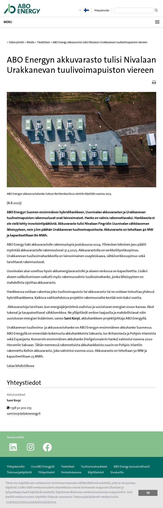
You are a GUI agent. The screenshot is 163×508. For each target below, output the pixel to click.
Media (30, 42)
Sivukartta (117, 472)
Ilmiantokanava (71, 472)
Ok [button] (148, 493)
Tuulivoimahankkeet (94, 466)
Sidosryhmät (16, 42)
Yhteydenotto (101, 10)
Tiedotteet (43, 42)
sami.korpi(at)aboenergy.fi (24, 413)
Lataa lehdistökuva (20, 365)
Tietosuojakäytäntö (19, 472)
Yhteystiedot (46, 472)
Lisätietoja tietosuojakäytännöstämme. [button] (31, 502)
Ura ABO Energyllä (43, 466)
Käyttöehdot (96, 472)
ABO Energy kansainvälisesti (132, 466)
